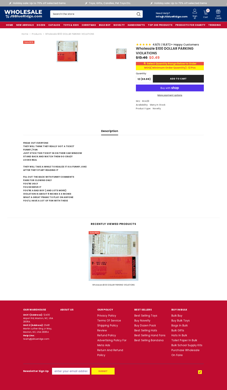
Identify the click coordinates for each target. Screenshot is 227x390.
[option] (113, 259)
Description (109, 131)
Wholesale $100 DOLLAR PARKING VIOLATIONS (113, 285)
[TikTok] (200, 372)
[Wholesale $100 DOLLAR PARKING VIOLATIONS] (113, 256)
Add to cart (178, 78)
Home (25, 33)
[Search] (96, 14)
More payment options (170, 95)
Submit (103, 371)
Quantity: (141, 73)
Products (37, 33)
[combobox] (92, 14)
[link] (218, 14)
